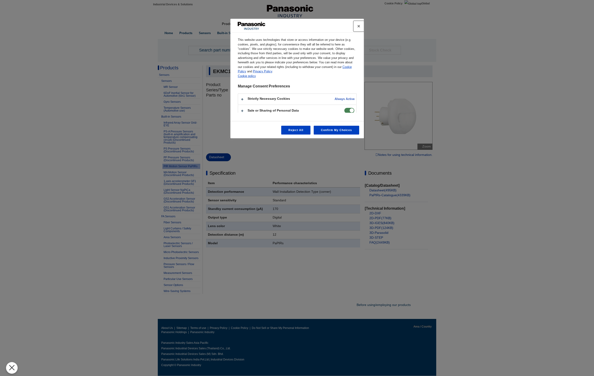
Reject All (295, 130)
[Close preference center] (359, 26)
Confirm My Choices (336, 130)
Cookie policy (247, 76)
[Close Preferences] (12, 368)
